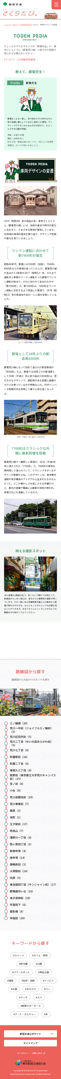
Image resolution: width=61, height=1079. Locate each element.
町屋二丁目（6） (20, 763)
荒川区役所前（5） (21, 737)
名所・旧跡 (29, 980)
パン (47, 989)
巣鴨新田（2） (19, 864)
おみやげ (31, 989)
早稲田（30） (18, 918)
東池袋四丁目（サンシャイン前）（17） (33, 884)
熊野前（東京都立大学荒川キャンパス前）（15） (33, 777)
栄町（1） (16, 817)
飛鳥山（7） (17, 831)
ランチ (24, 997)
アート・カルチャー (25, 1014)
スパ (39, 997)
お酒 (14, 989)
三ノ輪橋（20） (19, 723)
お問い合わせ (37, 1053)
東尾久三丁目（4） (21, 770)
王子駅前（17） (19, 824)
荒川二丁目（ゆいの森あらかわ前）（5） (31, 743)
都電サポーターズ (31, 1005)
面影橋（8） (17, 911)
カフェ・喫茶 (41, 955)
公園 (39, 963)
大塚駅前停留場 (27, 59)
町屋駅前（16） (19, 757)
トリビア (10, 59)
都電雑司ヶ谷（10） (22, 891)
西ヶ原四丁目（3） (21, 844)
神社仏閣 (44, 972)
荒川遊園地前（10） (22, 797)
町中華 (24, 963)
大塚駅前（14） (19, 871)
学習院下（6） (19, 905)
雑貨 (11, 980)
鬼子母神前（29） (21, 898)
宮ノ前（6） (17, 784)
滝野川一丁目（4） (21, 837)
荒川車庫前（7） (20, 804)
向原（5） (16, 878)
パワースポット (22, 972)
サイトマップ (30, 1043)
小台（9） (16, 790)
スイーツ (19, 955)
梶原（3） (16, 811)
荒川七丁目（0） (20, 750)
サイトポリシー (23, 1053)
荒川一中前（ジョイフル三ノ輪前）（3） (31, 730)
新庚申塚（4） (19, 851)
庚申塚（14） (18, 858)
